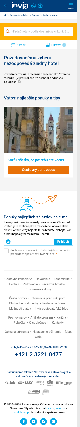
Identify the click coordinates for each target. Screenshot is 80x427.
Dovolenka (43, 279)
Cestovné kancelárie (18, 279)
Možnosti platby (20, 308)
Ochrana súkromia (17, 332)
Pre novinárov (18, 317)
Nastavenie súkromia (47, 332)
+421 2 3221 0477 (38, 354)
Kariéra (62, 317)
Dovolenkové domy (38, 289)
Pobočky (19, 322)
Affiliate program (42, 317)
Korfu (46, 15)
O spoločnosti (39, 322)
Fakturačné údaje (54, 303)
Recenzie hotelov (19, 15)
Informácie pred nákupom (48, 298)
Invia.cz (50, 408)
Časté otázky (18, 298)
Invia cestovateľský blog (51, 308)
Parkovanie (31, 284)
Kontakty (58, 322)
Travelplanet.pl (20, 412)
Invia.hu (60, 408)
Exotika (14, 284)
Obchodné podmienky (24, 303)
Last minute (62, 279)
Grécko (36, 15)
